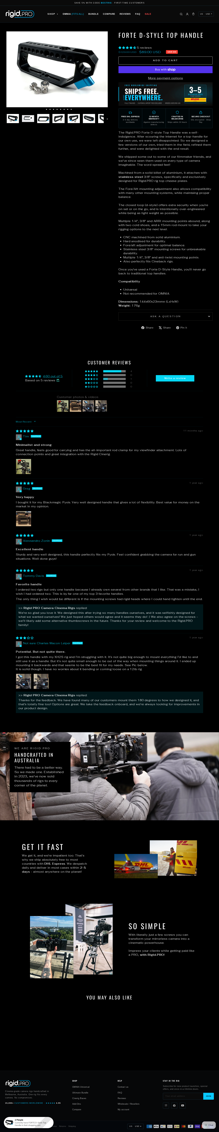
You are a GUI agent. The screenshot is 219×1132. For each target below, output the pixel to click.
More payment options (165, 78)
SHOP (52, 14)
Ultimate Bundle (80, 1092)
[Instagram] (166, 1106)
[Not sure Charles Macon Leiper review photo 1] (23, 681)
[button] (127, 47)
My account (123, 1109)
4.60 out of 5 (53, 376)
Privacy (45, 1126)
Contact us (123, 1087)
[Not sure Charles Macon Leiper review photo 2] (41, 681)
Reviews (125, 14)
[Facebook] (174, 1106)
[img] (25, 431)
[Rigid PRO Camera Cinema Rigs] (20, 14)
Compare (109, 14)
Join (208, 1096)
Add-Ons (76, 1104)
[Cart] (193, 14)
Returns (62, 1126)
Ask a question (165, 316)
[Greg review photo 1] (23, 518)
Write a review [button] (175, 378)
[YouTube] (183, 1106)
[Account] (187, 14)
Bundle (93, 14)
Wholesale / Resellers (129, 1104)
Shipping (72, 1126)
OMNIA (73, 14)
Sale (148, 14)
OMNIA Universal (81, 1087)
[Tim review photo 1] (23, 466)
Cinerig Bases (79, 1098)
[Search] (181, 14)
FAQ (137, 14)
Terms (54, 1126)
